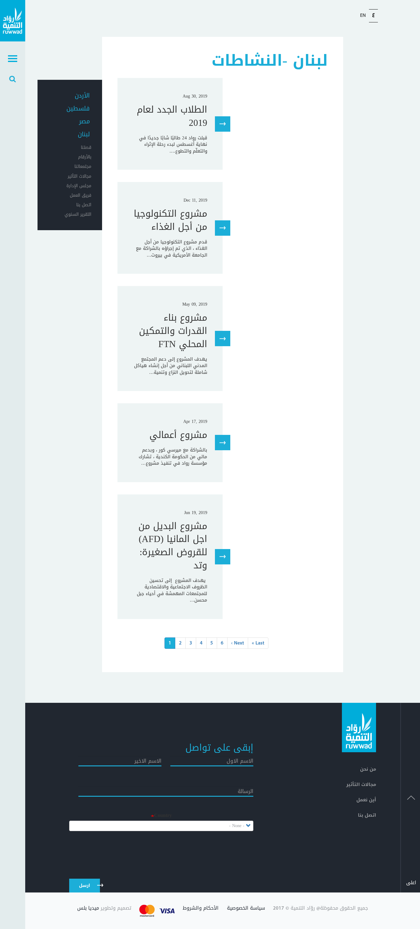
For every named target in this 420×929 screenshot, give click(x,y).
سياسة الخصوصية (246, 909)
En (363, 15)
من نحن (368, 769)
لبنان (84, 134)
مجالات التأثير (79, 176)
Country (163, 815)
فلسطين (78, 108)
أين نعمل (366, 799)
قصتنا (86, 147)
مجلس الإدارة (78, 186)
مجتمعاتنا (82, 166)
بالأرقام (84, 157)
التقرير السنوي (78, 214)
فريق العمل (80, 195)
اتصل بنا (83, 205)
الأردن (82, 95)
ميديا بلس (88, 908)
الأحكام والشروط (201, 909)
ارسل (84, 885)
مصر (84, 121)
